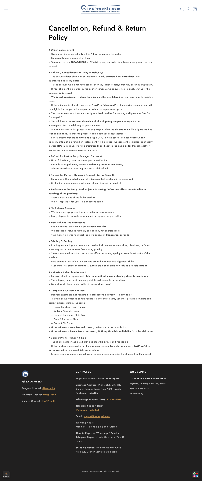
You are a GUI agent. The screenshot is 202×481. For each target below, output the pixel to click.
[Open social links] (195, 474)
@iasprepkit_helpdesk (87, 409)
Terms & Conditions (139, 388)
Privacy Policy (136, 393)
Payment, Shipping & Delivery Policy (147, 383)
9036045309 (113, 399)
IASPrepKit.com (96, 471)
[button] (6, 9)
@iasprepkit (48, 388)
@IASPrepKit (48, 401)
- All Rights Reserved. (111, 471)
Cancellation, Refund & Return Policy (148, 378)
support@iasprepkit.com (97, 416)
